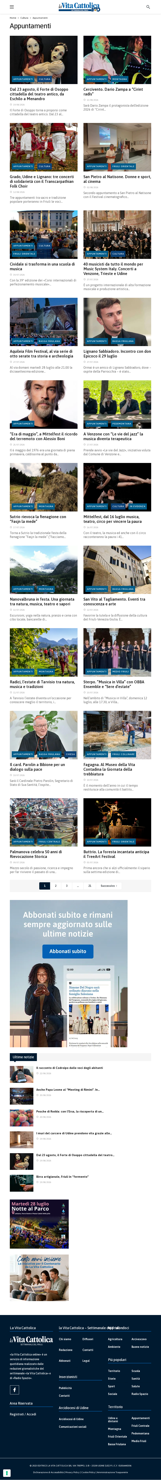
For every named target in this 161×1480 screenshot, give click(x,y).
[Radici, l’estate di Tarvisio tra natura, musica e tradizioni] (44, 652)
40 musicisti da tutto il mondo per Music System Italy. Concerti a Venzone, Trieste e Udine (113, 269)
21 (89, 885)
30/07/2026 (19, 274)
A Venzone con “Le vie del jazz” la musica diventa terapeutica (113, 436)
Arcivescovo (139, 1339)
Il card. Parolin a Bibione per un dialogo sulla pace (37, 767)
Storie (112, 1378)
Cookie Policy (88, 1472)
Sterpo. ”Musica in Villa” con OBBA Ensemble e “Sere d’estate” (113, 684)
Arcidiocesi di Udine (71, 1419)
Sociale (112, 1394)
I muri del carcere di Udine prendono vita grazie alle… (74, 1133)
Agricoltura (115, 1339)
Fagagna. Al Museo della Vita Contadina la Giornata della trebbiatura (109, 769)
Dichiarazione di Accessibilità (48, 1472)
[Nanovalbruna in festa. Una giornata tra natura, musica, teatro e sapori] (44, 570)
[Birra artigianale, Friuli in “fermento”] (21, 1183)
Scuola (136, 1371)
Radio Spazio (140, 1394)
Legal (86, 1360)
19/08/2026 (19, 104)
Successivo (108, 885)
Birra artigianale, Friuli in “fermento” (62, 1176)
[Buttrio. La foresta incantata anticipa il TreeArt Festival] (117, 822)
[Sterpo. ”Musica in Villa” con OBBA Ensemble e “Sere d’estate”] (117, 652)
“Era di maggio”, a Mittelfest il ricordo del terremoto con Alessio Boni (44, 436)
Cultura (44, 79)
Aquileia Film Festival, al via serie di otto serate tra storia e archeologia (41, 353)
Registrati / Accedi (23, 1414)
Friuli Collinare (124, 754)
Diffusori (87, 1339)
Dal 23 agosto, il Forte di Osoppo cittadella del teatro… (75, 1155)
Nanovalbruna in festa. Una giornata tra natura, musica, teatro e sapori (42, 601)
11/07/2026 (19, 692)
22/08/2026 (45, 1073)
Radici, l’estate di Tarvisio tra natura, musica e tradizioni (42, 684)
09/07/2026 (19, 862)
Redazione (65, 1350)
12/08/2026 (19, 192)
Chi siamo (65, 1339)
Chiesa (70, 754)
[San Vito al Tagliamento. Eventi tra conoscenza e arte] (117, 570)
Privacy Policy (72, 1472)
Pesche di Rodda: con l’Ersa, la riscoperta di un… (70, 1111)
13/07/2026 (19, 609)
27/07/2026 (92, 279)
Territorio (114, 1371)
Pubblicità (65, 1388)
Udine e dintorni (113, 1420)
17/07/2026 (92, 444)
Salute (136, 1386)
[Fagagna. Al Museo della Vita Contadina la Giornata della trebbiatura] (117, 735)
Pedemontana (122, 423)
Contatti (87, 1350)
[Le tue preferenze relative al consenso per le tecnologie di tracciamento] (7, 1473)
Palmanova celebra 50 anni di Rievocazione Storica (36, 854)
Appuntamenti (23, 79)
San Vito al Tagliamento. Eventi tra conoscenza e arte (114, 601)
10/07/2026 (92, 692)
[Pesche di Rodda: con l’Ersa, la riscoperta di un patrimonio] (21, 1118)
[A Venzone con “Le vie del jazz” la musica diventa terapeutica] (117, 404)
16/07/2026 (92, 527)
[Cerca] (148, 7)
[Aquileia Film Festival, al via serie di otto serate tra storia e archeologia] (44, 322)
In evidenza (137, 506)
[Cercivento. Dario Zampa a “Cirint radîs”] (117, 60)
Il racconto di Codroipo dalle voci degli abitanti (69, 1067)
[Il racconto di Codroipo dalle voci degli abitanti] (21, 1074)
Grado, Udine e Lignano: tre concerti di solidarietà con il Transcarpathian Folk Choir (42, 181)
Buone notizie (140, 1346)
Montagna (120, 79)
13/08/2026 (92, 100)
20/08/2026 (45, 1095)
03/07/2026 (92, 862)
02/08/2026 (92, 187)
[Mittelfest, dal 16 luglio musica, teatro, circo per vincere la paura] (117, 487)
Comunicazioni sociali (72, 1426)
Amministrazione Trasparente (112, 1472)
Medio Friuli (121, 671)
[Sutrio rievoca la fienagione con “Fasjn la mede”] (44, 487)
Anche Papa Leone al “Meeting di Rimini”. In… (68, 1089)
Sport (111, 1386)
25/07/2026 (19, 444)
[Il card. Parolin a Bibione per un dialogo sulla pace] (44, 735)
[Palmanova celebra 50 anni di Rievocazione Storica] (44, 822)
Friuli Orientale (123, 166)
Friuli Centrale (49, 841)
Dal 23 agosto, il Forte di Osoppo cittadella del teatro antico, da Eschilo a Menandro (39, 94)
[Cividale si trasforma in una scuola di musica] (44, 234)
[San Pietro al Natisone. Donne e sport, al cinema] (117, 147)
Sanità (136, 1378)
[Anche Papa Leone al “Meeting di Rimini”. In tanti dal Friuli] (21, 1096)
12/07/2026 (92, 609)
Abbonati (64, 1360)
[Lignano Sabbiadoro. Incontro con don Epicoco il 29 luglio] (117, 322)
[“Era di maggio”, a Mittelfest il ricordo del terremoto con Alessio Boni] (44, 404)
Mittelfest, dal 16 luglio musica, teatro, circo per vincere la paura (112, 519)
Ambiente (114, 1346)
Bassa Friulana (49, 341)
